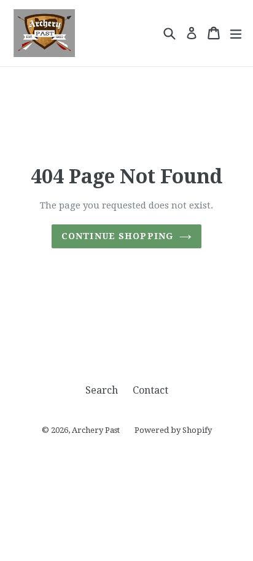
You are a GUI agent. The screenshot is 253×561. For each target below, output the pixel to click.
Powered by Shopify (173, 430)
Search (101, 390)
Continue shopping (117, 236)
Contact (150, 390)
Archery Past (96, 430)
